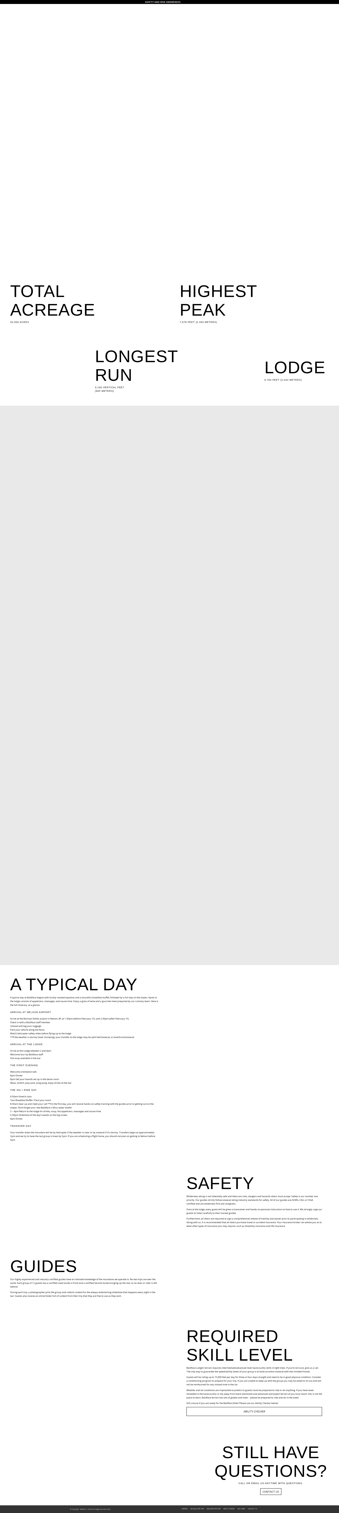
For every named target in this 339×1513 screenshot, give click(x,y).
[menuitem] (162, 2)
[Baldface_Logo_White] (169, 13)
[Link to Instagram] (267, 1509)
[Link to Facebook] (263, 1509)
